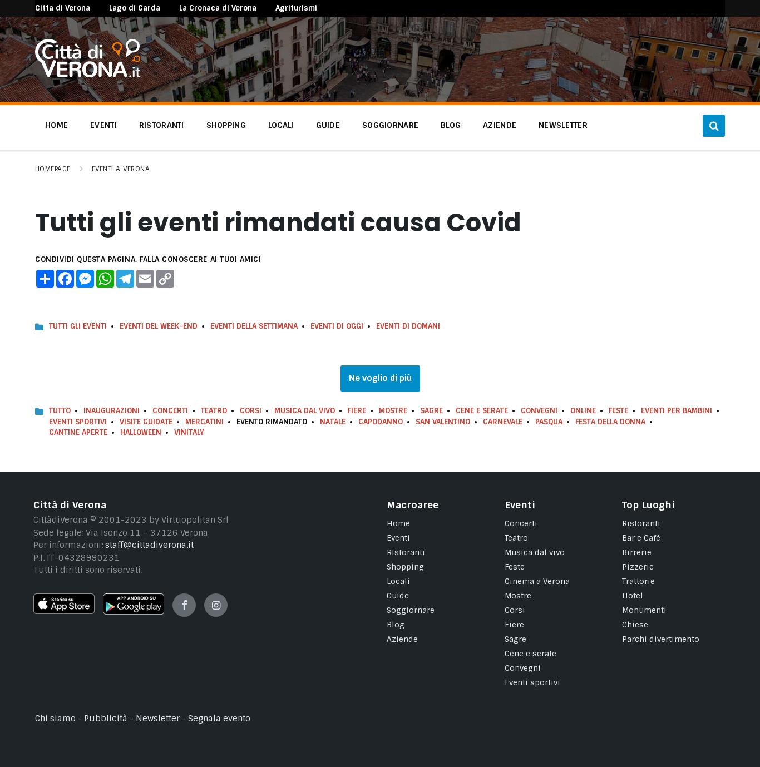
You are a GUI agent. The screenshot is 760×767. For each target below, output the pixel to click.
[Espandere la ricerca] (714, 126)
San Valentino (443, 422)
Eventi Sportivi (78, 422)
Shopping (405, 567)
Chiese (635, 625)
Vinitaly (189, 432)
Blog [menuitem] (451, 125)
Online (583, 410)
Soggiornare (411, 610)
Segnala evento (219, 718)
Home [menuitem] (56, 125)
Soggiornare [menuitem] (390, 125)
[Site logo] (87, 74)
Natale (333, 422)
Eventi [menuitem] (103, 125)
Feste (618, 410)
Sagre (431, 410)
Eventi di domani (408, 326)
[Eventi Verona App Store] (64, 611)
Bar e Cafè (641, 538)
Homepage (53, 169)
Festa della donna (610, 422)
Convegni (539, 410)
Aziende (402, 639)
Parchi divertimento (660, 639)
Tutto (60, 410)
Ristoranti (406, 552)
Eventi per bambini (676, 410)
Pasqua (548, 422)
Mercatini (204, 422)
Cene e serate (482, 410)
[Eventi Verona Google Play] (133, 611)
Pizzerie (638, 567)
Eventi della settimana (254, 326)
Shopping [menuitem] (226, 125)
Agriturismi (296, 8)
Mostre (393, 410)
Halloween (140, 432)
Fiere (357, 410)
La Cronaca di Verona (217, 8)
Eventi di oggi (336, 326)
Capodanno (380, 422)
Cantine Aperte (78, 432)
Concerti (170, 410)
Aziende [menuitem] (499, 125)
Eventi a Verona (121, 169)
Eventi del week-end (159, 326)
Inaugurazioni (111, 410)
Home (398, 523)
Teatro (214, 410)
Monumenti (644, 610)
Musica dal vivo (304, 410)
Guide (398, 596)
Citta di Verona (62, 8)
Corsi (250, 410)
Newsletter (158, 718)
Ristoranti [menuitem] (161, 125)
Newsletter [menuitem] (563, 125)
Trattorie (638, 581)
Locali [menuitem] (281, 125)
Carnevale (502, 422)
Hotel (632, 596)
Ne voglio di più (380, 378)
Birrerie (637, 552)
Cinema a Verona (537, 581)
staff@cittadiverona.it (149, 545)
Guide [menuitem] (328, 125)
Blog (395, 625)
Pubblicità (105, 718)
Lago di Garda (134, 8)
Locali (398, 581)
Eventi (398, 538)
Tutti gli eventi (78, 326)
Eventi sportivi (532, 682)
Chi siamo (55, 718)
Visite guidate (146, 422)
